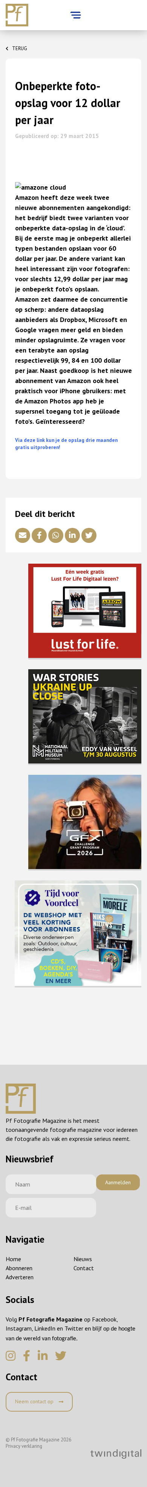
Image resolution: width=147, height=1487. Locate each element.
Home (13, 1259)
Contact (84, 1268)
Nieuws (83, 1259)
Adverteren (20, 1277)
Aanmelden (118, 1182)
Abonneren (19, 1268)
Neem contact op (35, 1401)
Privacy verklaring (24, 1446)
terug (19, 48)
